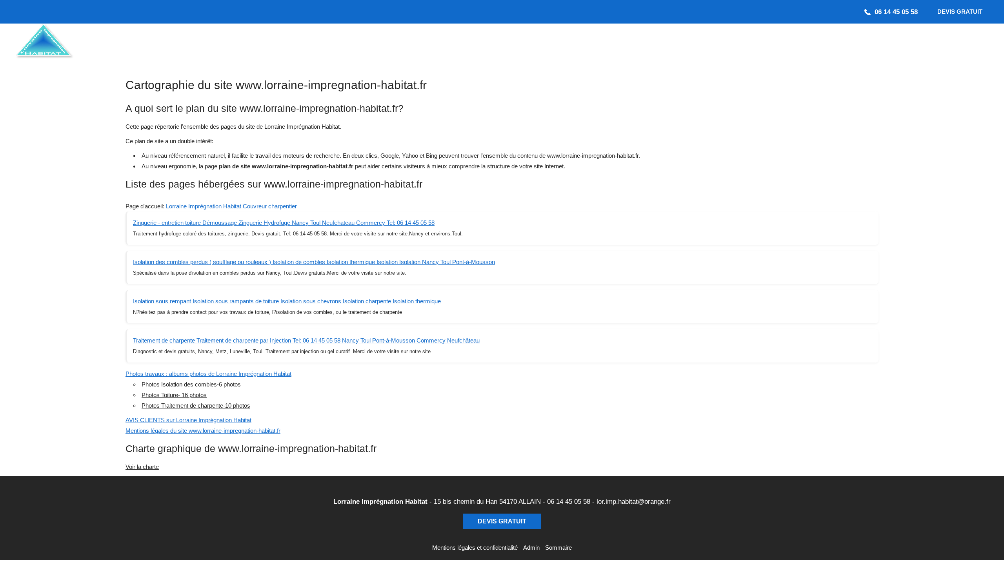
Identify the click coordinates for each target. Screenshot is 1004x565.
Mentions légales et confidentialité (475, 547)
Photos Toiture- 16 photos (174, 395)
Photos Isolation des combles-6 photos (191, 384)
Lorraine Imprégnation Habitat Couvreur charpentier (231, 206)
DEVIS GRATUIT (959, 11)
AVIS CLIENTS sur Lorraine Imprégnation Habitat (188, 420)
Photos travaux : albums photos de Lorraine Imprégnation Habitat (208, 373)
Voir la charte (142, 466)
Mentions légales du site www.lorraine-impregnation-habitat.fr (203, 430)
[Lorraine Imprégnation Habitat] (82, 43)
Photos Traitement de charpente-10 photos (196, 405)
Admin (531, 547)
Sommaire (558, 547)
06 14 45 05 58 (568, 501)
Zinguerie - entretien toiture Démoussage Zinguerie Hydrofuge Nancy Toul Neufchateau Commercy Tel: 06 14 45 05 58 (284, 222)
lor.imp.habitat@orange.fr (634, 501)
